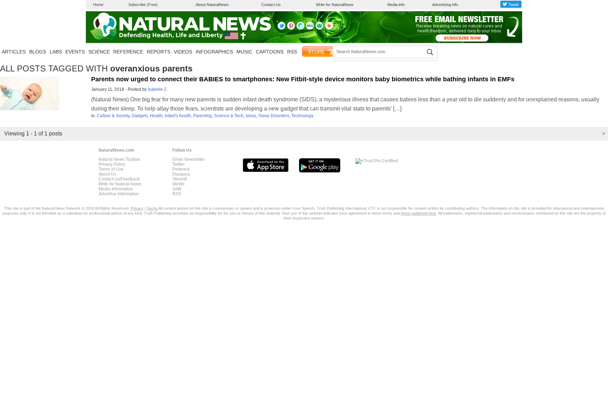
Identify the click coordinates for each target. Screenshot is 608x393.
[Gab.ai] (319, 28)
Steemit (179, 179)
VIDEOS (183, 52)
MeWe (178, 184)
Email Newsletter (188, 159)
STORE (316, 52)
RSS (292, 52)
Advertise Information (119, 193)
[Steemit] (300, 28)
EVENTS (75, 52)
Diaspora (181, 174)
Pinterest (180, 169)
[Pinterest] (291, 28)
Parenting (202, 115)
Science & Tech (228, 115)
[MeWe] (310, 28)
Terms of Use (111, 169)
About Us (107, 174)
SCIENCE (99, 52)
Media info (396, 4)
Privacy (137, 208)
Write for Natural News (120, 184)
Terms (152, 208)
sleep (251, 115)
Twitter (178, 164)
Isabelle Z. (157, 89)
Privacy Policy (112, 164)
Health (156, 115)
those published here (418, 213)
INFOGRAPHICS (214, 52)
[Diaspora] (329, 28)
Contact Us (271, 4)
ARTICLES (14, 52)
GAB (176, 188)
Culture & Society (113, 115)
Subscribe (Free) (143, 4)
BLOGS (37, 52)
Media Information (116, 188)
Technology (302, 115)
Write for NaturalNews (335, 4)
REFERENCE (128, 52)
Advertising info (445, 4)
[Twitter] (281, 28)
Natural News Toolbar (119, 159)
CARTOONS (270, 52)
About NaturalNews (212, 4)
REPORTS (158, 52)
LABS (56, 52)
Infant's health (178, 115)
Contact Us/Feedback (119, 179)
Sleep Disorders (273, 115)
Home (98, 4)
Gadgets (140, 115)
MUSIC (244, 52)
